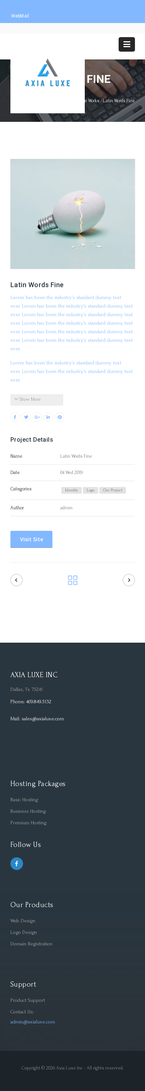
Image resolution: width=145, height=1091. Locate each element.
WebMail (20, 16)
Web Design (22, 920)
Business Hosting (28, 811)
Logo (90, 490)
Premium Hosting (28, 822)
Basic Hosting (24, 799)
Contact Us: (22, 1011)
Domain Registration (31, 943)
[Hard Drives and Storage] (16, 580)
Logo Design (23, 932)
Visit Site (31, 539)
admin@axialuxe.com (32, 1022)
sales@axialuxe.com (43, 718)
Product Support (27, 1000)
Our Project (112, 490)
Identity (71, 490)
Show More (29, 399)
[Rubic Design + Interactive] (129, 580)
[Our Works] (72, 582)
